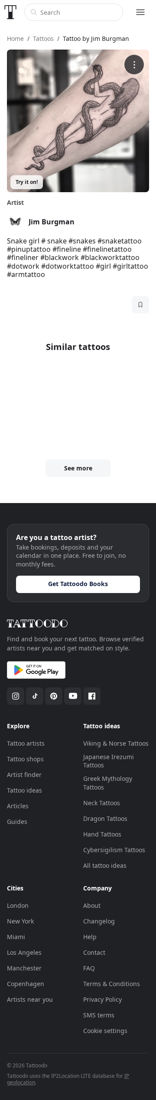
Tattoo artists (26, 743)
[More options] (134, 64)
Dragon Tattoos (105, 818)
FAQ (89, 968)
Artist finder (24, 774)
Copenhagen (25, 984)
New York (20, 921)
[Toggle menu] (140, 12)
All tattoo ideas (105, 865)
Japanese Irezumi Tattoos (108, 761)
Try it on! (27, 182)
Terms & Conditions (111, 984)
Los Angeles (24, 952)
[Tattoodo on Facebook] (92, 696)
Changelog (99, 921)
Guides (17, 821)
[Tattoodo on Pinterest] (53, 696)
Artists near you (30, 999)
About (92, 905)
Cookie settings (105, 1031)
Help (90, 937)
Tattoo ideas (24, 790)
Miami (16, 937)
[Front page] (10, 12)
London (18, 905)
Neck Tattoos (101, 803)
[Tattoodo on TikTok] (34, 696)
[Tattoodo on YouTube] (72, 696)
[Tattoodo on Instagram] (15, 696)
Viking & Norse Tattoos (116, 743)
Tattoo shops (25, 759)
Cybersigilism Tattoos (114, 850)
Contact (94, 952)
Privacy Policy (102, 999)
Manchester (24, 968)
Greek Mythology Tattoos (107, 782)
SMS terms (98, 1015)
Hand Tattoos (102, 834)
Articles (18, 806)
